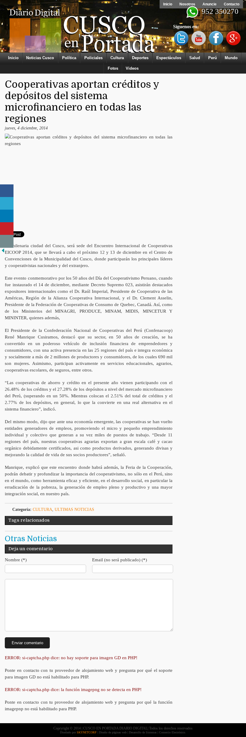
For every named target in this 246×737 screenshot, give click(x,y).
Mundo (231, 58)
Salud (194, 58)
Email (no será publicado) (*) (119, 559)
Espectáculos (168, 58)
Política (69, 58)
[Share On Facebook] (7, 190)
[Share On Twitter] (7, 203)
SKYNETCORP (87, 732)
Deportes (140, 58)
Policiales (93, 58)
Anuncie (209, 4)
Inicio (167, 4)
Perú (212, 58)
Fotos (113, 68)
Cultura (117, 58)
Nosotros (187, 4)
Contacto (231, 4)
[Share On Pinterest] (7, 228)
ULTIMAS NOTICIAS (74, 509)
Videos (132, 68)
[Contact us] (7, 241)
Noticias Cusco (40, 58)
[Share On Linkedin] (7, 216)
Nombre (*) (16, 559)
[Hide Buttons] (3, 252)
